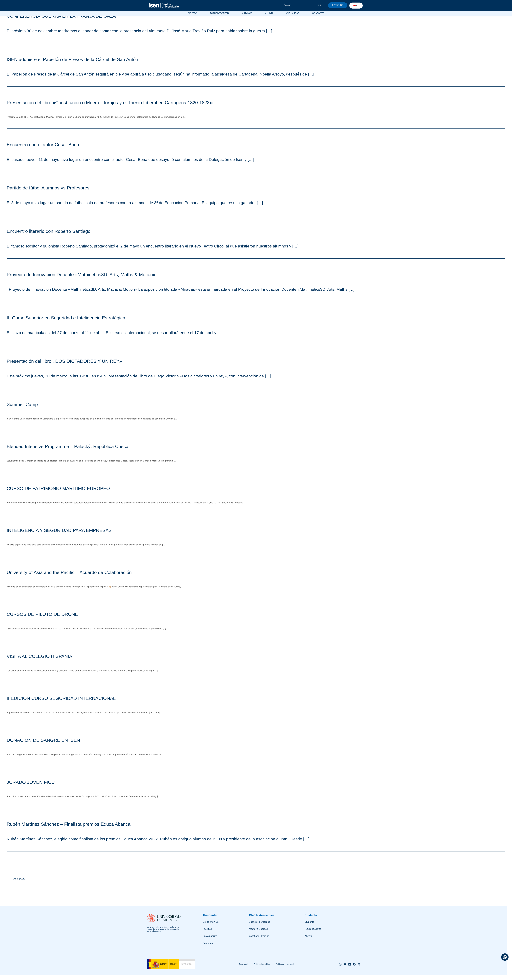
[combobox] (301, 5)
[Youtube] (345, 964)
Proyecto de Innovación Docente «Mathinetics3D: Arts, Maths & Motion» (81, 274)
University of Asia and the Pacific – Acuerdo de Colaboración (69, 572)
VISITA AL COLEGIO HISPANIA (39, 656)
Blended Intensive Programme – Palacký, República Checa (67, 446)
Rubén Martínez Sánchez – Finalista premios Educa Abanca (68, 824)
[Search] (319, 5)
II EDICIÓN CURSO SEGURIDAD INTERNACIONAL (61, 698)
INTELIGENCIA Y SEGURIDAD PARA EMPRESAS (59, 530)
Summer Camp (22, 404)
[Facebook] (354, 964)
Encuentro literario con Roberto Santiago (48, 231)
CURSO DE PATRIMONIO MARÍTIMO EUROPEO (58, 488)
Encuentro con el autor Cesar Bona (43, 144)
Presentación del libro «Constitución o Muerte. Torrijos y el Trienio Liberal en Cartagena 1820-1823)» (110, 102)
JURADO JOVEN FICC (31, 782)
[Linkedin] (349, 964)
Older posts (19, 878)
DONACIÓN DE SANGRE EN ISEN (43, 740)
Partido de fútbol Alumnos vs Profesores (48, 187)
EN (357, 5)
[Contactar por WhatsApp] (505, 957)
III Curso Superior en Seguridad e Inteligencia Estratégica (66, 317)
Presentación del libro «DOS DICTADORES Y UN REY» (64, 361)
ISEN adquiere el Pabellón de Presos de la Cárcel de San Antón (72, 59)
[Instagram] (340, 964)
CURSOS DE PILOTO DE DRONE (42, 614)
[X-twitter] (359, 964)
